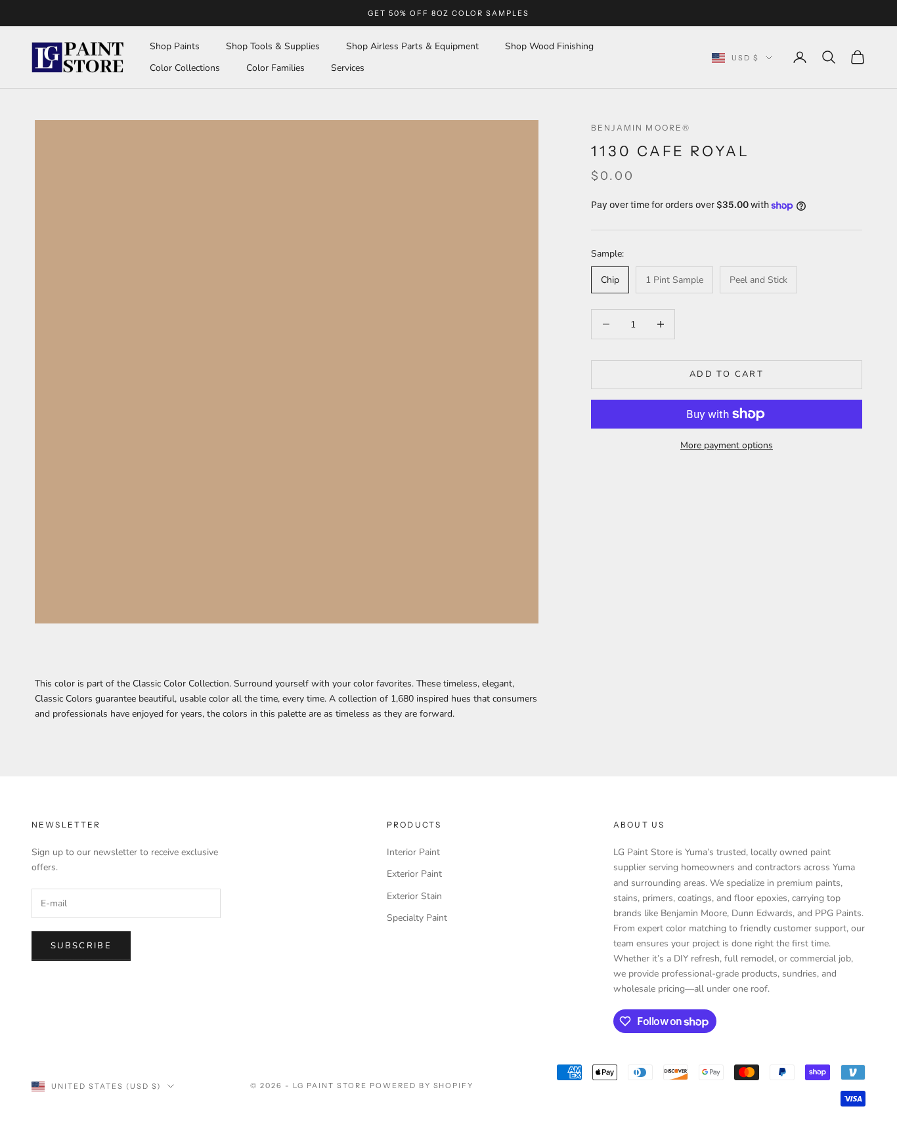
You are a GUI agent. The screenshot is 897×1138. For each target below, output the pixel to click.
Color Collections (185, 68)
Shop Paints (175, 46)
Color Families (275, 68)
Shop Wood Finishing (549, 46)
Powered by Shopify (422, 1085)
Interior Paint (413, 852)
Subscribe (81, 946)
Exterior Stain (414, 896)
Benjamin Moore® (640, 128)
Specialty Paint (417, 918)
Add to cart (726, 374)
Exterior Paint (414, 874)
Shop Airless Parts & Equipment (412, 46)
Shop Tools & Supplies (273, 46)
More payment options (726, 445)
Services (347, 68)
